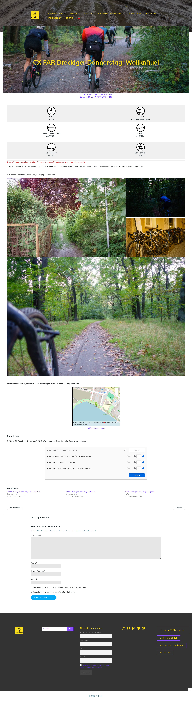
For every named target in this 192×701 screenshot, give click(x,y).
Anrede (83, 657)
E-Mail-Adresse (38, 571)
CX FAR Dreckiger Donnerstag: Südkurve (80, 492)
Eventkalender (134, 13)
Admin (85, 97)
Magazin (73, 13)
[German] (80, 18)
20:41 (106, 97)
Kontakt (69, 18)
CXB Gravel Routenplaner (109, 13)
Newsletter (151, 13)
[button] (66, 217)
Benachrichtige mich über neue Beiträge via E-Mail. (54, 592)
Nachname (84, 641)
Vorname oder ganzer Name (90, 632)
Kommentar (36, 535)
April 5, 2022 (96, 97)
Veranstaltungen (55, 13)
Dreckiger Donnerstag (88, 94)
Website (34, 579)
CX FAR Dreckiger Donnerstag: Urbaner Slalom (23, 492)
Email (82, 649)
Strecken (88, 13)
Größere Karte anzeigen (96, 428)
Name (34, 563)
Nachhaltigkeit (54, 18)
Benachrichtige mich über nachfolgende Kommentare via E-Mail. (59, 587)
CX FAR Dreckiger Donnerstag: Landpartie (139, 492)
